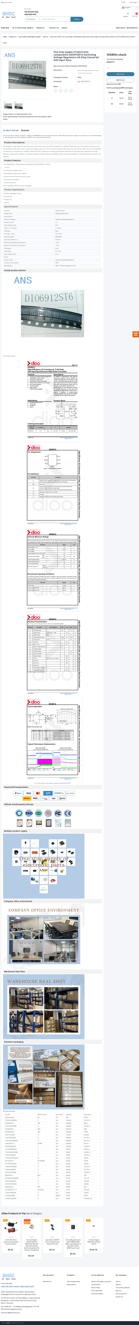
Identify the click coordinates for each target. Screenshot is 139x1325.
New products (71, 1284)
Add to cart (120, 74)
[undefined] (27, 75)
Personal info (47, 1281)
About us (119, 1291)
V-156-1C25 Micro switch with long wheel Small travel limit (10, 1242)
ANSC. (9, 1323)
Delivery (118, 1284)
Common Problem (97, 1294)
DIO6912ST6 (85, 81)
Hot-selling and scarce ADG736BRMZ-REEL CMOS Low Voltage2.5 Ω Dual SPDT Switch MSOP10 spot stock (73, 1244)
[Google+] (66, 91)
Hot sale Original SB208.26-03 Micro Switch (93, 1242)
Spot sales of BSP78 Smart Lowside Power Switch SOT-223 (52, 1242)
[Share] (56, 91)
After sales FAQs (96, 1291)
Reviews (25, 130)
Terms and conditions (123, 1288)
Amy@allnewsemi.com (12, 1313)
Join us (118, 1281)
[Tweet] (61, 91)
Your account (48, 1275)
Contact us (119, 1297)
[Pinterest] (71, 91)
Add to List (120, 80)
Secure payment (121, 1294)
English (127, 7)
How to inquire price (73, 1281)
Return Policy (95, 1288)
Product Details (11, 130)
